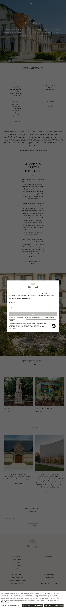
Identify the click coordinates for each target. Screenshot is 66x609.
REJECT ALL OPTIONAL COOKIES (54, 605)
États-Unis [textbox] (12, 302)
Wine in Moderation (33, 325)
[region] (33, 600)
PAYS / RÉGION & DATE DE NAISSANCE (19, 299)
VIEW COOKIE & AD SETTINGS (10, 605)
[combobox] (33, 303)
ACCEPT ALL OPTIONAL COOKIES (32, 605)
